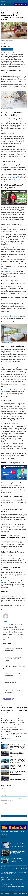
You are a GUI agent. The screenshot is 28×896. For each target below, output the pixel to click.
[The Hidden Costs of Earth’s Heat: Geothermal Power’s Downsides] (5, 767)
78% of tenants (8, 271)
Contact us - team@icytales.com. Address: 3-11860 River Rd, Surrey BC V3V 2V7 (20, 893)
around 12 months (5, 526)
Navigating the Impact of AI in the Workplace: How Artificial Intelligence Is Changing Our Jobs (18, 845)
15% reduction (4, 582)
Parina (5, 43)
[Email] (13, 699)
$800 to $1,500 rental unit (10, 177)
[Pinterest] (8, 49)
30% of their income (6, 455)
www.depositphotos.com (8, 108)
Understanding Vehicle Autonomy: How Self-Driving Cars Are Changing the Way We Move (18, 852)
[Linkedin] (5, 837)
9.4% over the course (14, 316)
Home (2, 9)
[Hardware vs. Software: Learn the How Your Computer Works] (5, 778)
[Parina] (2, 44)
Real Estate (6, 9)
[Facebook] (2, 49)
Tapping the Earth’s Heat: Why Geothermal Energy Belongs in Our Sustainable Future (18, 773)
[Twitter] (5, 49)
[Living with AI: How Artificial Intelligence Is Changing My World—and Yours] (5, 761)
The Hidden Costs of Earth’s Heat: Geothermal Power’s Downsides (17, 767)
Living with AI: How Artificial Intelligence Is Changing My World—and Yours (17, 761)
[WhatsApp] (11, 49)
